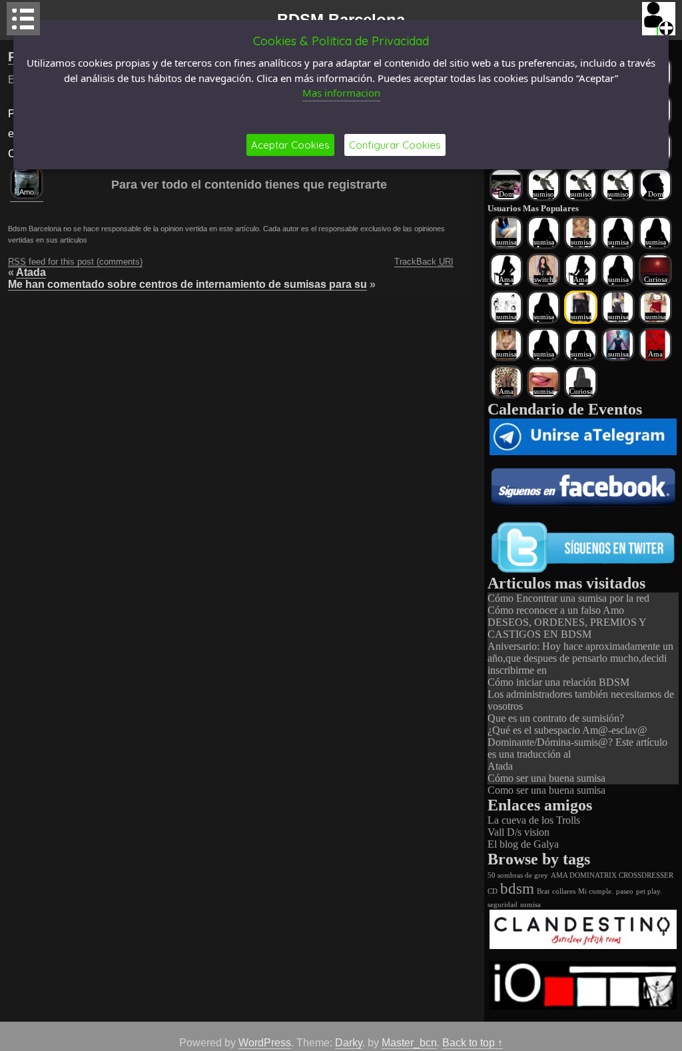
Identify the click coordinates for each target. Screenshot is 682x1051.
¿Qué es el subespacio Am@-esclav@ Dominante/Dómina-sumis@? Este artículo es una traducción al (577, 742)
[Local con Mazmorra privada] (583, 945)
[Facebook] (583, 503)
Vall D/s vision (518, 832)
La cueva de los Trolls (534, 820)
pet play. (649, 891)
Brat (543, 891)
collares (563, 891)
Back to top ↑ (472, 1042)
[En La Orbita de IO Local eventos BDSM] (583, 1006)
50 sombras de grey (518, 875)
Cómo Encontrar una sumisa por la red (568, 598)
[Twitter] (583, 570)
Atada (31, 272)
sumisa (530, 904)
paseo (624, 891)
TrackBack (424, 262)
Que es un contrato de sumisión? (556, 718)
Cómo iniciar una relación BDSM (558, 682)
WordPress (264, 1042)
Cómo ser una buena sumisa (546, 778)
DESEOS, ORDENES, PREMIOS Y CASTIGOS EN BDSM (567, 628)
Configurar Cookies (395, 145)
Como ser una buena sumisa (546, 790)
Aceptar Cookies (290, 145)
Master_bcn (409, 1042)
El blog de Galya (523, 844)
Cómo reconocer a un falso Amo (556, 610)
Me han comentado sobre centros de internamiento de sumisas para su (187, 284)
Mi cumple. (595, 891)
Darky (348, 1042)
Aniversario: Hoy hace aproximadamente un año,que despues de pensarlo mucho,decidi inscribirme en (580, 658)
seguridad (502, 904)
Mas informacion (341, 92)
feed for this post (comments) (75, 262)
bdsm (517, 888)
